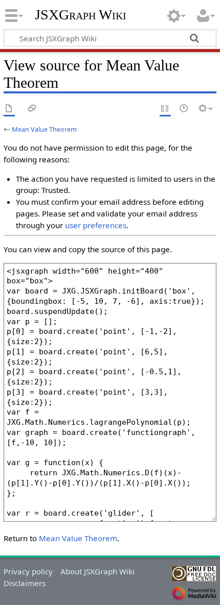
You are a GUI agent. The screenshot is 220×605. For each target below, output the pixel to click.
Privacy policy (28, 571)
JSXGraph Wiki (80, 15)
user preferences (95, 225)
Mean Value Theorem (44, 129)
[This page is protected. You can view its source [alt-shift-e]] (165, 109)
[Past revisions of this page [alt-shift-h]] (184, 109)
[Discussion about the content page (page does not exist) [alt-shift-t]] (32, 109)
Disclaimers (25, 583)
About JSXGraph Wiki (97, 571)
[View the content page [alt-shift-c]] (9, 109)
